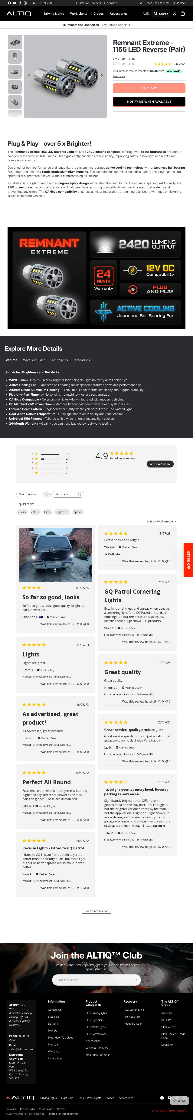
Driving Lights (54, 13)
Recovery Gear (133, 1023)
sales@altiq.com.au (21, 1049)
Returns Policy (27, 1109)
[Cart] (183, 13)
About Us (166, 1013)
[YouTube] (15, 3)
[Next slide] (103, 76)
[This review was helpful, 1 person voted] (160, 642)
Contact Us (54, 1009)
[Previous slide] (28, 76)
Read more (158, 826)
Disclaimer (11, 1109)
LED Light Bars (94, 1020)
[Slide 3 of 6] (15, 72)
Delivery (53, 1023)
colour (35, 512)
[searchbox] (30, 494)
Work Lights (78, 13)
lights (47, 512)
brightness (62, 512)
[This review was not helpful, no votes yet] (84, 624)
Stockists (53, 1016)
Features (11, 360)
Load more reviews (96, 911)
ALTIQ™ (166, 1020)
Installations (55, 1058)
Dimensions (82, 360)
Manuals (53, 1044)
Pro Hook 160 (132, 1016)
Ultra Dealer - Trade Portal (173, 1035)
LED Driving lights (96, 1013)
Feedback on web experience (63, 1113)
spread (78, 512)
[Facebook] (9, 3)
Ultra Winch (168, 1027)
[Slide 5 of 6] (15, 102)
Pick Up (52, 1030)
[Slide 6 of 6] (15, 117)
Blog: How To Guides (60, 1037)
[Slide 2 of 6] (15, 57)
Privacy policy (46, 1109)
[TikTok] (20, 3)
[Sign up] (135, 980)
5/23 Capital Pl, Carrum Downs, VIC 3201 (18, 1074)
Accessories (119, 13)
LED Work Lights (96, 1027)
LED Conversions (96, 1033)
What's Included (34, 360)
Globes (98, 13)
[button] (188, 560)
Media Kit (167, 1044)
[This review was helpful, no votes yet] (78, 624)
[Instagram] (25, 3)
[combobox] (162, 521)
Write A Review (160, 464)
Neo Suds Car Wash (98, 1054)
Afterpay (61, 1109)
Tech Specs (60, 360)
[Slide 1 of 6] (15, 42)
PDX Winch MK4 (134, 1009)
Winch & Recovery (97, 1047)
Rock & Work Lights (89, 1097)
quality (22, 512)
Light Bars (67, 1097)
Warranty (53, 1051)
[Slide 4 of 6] (15, 87)
